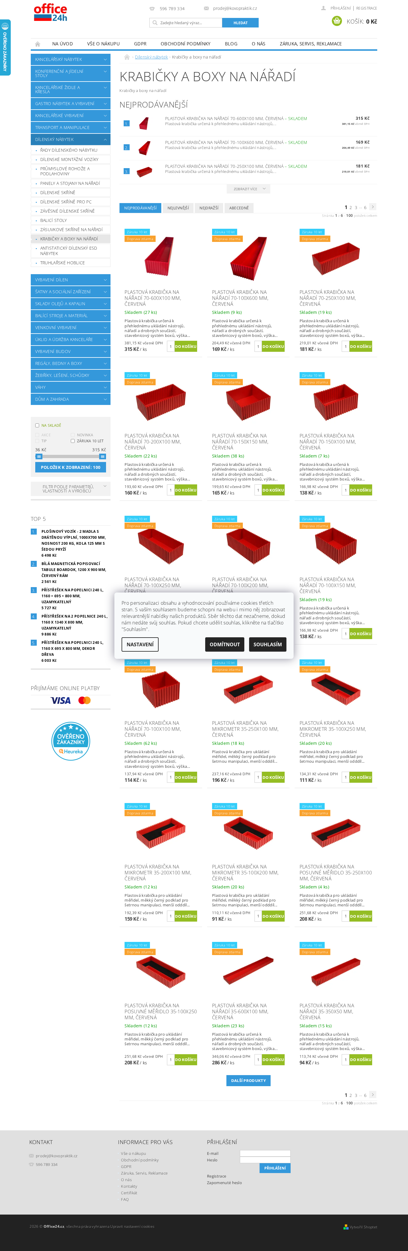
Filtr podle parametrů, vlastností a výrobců (68, 489)
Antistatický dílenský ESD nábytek (68, 250)
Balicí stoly (53, 220)
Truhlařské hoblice (62, 262)
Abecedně (239, 208)
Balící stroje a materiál (61, 315)
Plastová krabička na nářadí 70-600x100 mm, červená (236, 118)
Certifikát (129, 1192)
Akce (46, 435)
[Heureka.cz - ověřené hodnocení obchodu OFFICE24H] (70, 740)
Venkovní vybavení (55, 327)
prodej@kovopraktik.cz (57, 1155)
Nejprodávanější (140, 208)
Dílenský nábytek (54, 139)
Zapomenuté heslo (224, 1182)
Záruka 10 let (90, 440)
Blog (231, 44)
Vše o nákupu (103, 44)
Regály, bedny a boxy (58, 363)
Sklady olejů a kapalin (60, 303)
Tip (44, 440)
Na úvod (62, 44)
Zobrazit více (245, 189)
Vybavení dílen (51, 280)
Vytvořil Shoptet (363, 1226)
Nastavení (140, 644)
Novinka (85, 435)
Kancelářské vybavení (59, 115)
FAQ (125, 1199)
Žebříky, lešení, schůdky (62, 375)
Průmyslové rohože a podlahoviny (65, 171)
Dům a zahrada (52, 399)
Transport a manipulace (62, 127)
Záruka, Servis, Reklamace (311, 44)
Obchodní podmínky (185, 44)
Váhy (40, 387)
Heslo (212, 1160)
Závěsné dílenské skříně (67, 211)
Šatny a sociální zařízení (63, 291)
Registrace (366, 8)
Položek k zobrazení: (71, 467)
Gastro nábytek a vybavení (65, 103)
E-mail (212, 1153)
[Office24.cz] (63, 12)
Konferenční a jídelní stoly (59, 73)
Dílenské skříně (58, 192)
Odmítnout (225, 644)
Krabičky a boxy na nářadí (69, 239)
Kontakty (129, 1186)
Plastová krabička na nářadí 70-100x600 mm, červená (236, 142)
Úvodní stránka (38, 44)
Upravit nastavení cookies (132, 1226)
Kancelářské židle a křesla (57, 89)
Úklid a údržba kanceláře (64, 339)
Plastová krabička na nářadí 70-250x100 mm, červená (236, 166)
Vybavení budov (52, 351)
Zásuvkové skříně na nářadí (71, 229)
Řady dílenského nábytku (68, 150)
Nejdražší (209, 208)
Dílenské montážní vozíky (69, 159)
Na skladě (52, 425)
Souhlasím (268, 644)
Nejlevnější (178, 208)
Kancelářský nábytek (58, 59)
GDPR (140, 44)
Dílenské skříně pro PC (66, 202)
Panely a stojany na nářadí (70, 183)
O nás (259, 44)
